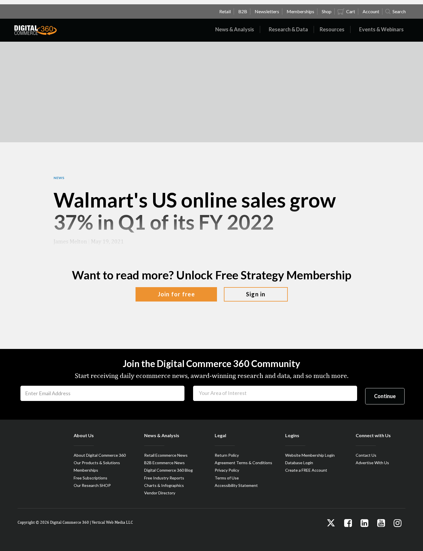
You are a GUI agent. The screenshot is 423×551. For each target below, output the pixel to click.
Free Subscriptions (90, 477)
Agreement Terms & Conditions (243, 462)
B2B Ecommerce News (164, 462)
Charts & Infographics (164, 485)
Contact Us (366, 455)
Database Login (299, 462)
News (59, 178)
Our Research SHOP (92, 485)
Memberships (86, 470)
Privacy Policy (227, 470)
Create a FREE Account (306, 470)
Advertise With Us (372, 462)
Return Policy (227, 455)
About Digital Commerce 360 (100, 455)
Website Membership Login (310, 455)
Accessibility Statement (236, 485)
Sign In (256, 294)
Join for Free (176, 294)
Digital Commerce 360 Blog (168, 470)
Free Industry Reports (164, 477)
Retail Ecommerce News (166, 455)
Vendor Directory (159, 492)
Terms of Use (227, 477)
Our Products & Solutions (97, 462)
